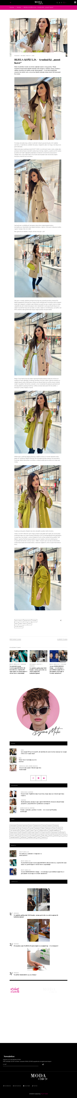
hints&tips (37, 828)
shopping (56, 835)
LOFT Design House (15, 830)
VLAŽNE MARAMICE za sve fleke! (25, 975)
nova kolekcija (47, 832)
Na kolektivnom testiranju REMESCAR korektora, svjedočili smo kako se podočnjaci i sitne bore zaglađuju (18, 670)
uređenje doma (32, 837)
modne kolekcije (44, 830)
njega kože (31, 832)
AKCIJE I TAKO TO (16, 1028)
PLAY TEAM (44, 1094)
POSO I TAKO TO (16, 1023)
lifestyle (59, 828)
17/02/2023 (16, 55)
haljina (31, 828)
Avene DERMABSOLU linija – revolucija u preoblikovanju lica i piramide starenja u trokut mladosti (57, 670)
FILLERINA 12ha (14, 828)
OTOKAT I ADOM (13, 835)
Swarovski (23, 837)
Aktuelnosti (33, 664)
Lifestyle (38, 664)
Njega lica (16, 664)
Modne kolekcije (33, 766)
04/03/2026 (23, 664)
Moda (19, 7)
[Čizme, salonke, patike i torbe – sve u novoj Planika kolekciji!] (13, 809)
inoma (43, 828)
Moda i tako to (26, 55)
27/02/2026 (63, 664)
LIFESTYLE (46, 1001)
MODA (44, 996)
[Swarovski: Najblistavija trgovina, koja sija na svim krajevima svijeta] (13, 793)
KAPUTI (12, 1014)
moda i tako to (23, 623)
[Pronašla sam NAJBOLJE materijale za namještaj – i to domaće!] (38, 930)
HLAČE (12, 1003)
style (65, 835)
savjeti (51, 835)
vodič (38, 837)
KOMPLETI (14, 1010)
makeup (23, 830)
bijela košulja (19, 620)
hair (20, 828)
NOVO (12, 996)
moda (16, 623)
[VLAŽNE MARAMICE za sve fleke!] (38, 959)
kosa (54, 828)
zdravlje (44, 837)
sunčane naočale (14, 837)
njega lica (38, 832)
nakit (20, 832)
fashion (34, 620)
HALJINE (13, 1005)
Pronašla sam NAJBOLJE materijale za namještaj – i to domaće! (36, 946)
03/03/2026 (16, 913)
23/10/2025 (16, 943)
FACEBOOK (7, 1085)
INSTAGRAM (17, 1085)
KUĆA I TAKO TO (15, 1019)
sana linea (45, 835)
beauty (31, 825)
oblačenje (54, 832)
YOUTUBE (27, 1085)
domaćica (50, 825)
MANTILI (13, 1012)
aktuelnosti (13, 825)
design (44, 825)
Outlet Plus (26, 835)
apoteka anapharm (23, 825)
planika (33, 835)
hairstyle (25, 828)
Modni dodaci (24, 792)
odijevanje (62, 832)
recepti (38, 835)
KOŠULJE (13, 1001)
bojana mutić (27, 620)
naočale (25, 832)
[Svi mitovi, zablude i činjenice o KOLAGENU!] (13, 853)
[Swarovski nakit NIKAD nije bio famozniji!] (13, 767)
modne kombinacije (55, 830)
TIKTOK (35, 1085)
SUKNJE (13, 1008)
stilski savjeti (18, 626)
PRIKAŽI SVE (14, 1032)
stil (61, 835)
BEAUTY (45, 999)
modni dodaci (13, 832)
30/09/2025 (16, 972)
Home (12, 7)
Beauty (11, 664)
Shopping (30, 792)
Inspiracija (22, 766)
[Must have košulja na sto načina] (13, 759)
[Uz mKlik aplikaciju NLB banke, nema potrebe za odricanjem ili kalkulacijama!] (38, 656)
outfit (29, 623)
